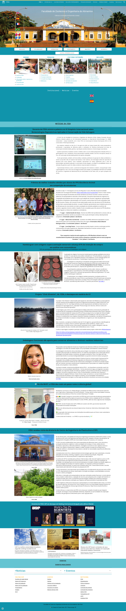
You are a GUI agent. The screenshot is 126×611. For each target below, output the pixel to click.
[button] (124, 2)
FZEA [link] (40, 2)
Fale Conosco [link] (119, 2)
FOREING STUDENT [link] (103, 2)
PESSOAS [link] (95, 2)
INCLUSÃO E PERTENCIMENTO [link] (72, 2)
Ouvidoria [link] (111, 2)
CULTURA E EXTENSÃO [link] (59, 2)
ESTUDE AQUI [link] (48, 2)
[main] (67, 13)
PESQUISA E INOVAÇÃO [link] (86, 2)
